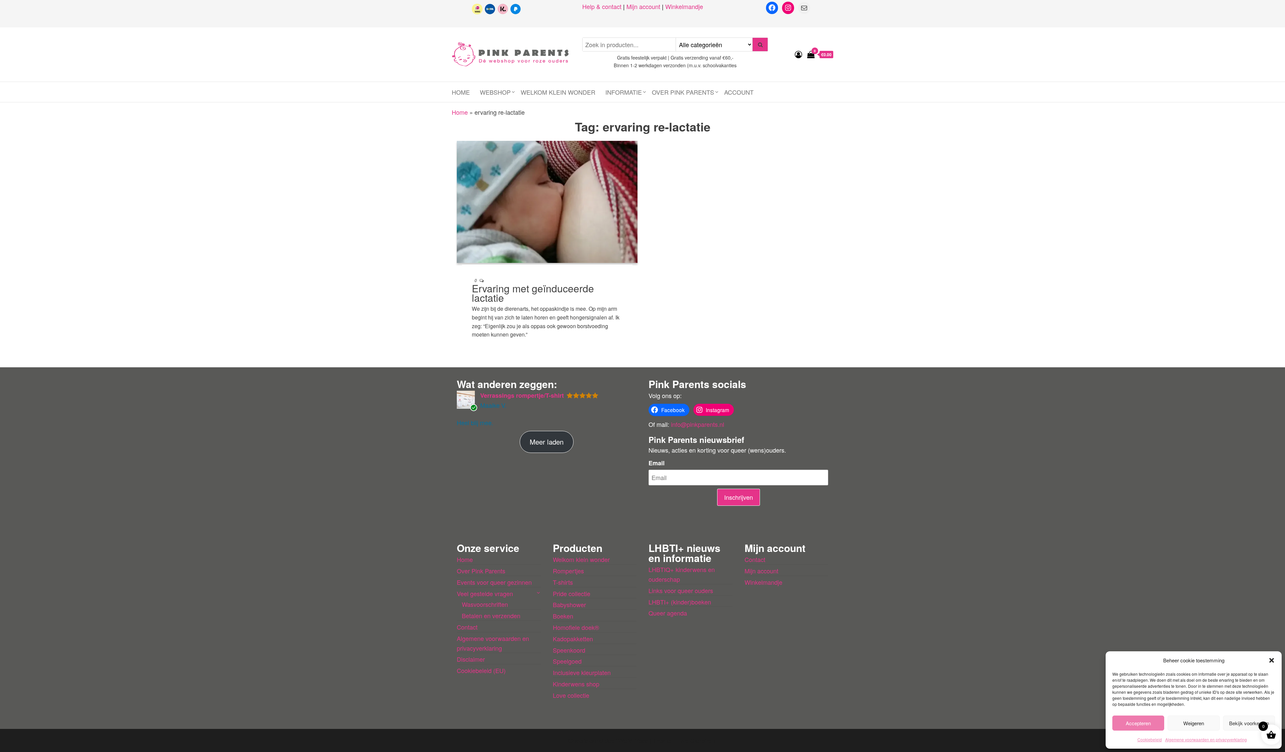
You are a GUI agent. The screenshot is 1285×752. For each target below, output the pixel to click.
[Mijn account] (798, 54)
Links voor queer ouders (681, 590)
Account (739, 92)
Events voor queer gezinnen (494, 582)
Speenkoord (569, 650)
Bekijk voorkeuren (1249, 723)
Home (461, 92)
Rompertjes (568, 570)
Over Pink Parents (683, 92)
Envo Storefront (696, 740)
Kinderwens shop (576, 683)
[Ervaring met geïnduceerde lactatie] (547, 200)
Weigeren (1193, 723)
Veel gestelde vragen (485, 593)
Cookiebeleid (1149, 739)
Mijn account (643, 6)
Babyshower (569, 604)
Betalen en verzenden (491, 615)
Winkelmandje (684, 6)
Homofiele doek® (576, 627)
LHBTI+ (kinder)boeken (680, 601)
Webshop (495, 92)
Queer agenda (668, 612)
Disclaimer (471, 659)
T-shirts (563, 582)
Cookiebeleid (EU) (481, 670)
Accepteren (1138, 723)
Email (657, 463)
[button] (1271, 660)
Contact (467, 627)
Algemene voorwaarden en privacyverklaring (1206, 739)
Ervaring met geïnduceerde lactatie (533, 293)
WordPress (633, 740)
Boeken (563, 616)
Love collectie (571, 695)
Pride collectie (571, 593)
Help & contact (601, 6)
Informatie (623, 92)
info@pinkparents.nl (697, 424)
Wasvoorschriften (485, 604)
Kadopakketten (573, 638)
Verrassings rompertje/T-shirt (522, 395)
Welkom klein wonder (558, 92)
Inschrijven (738, 497)
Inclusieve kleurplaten (582, 672)
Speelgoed (567, 661)
